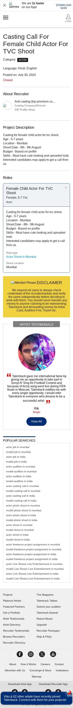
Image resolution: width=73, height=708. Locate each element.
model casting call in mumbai (23, 490)
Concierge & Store (40, 670)
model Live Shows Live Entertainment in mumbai (35, 568)
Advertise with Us (15, 670)
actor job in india (15, 456)
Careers (45, 664)
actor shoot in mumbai (19, 524)
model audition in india (19, 481)
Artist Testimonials (13, 618)
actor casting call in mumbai (22, 485)
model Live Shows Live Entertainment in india (33, 578)
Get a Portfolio (11, 612)
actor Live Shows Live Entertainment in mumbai (34, 563)
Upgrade (41, 624)
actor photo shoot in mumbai (23, 505)
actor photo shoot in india (21, 515)
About (12, 664)
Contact (59, 664)
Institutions (62, 670)
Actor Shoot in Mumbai (21, 256)
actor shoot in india (17, 534)
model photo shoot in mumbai (23, 510)
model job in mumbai (18, 451)
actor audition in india (18, 476)
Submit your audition (48, 606)
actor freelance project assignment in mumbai (33, 544)
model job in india (16, 461)
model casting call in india (21, 500)
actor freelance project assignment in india (31, 554)
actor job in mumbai (17, 447)
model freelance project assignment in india (31, 559)
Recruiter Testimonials (16, 630)
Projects (8, 594)
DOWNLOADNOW (63, 7)
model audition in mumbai (21, 471)
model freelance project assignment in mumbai (33, 549)
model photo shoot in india (21, 520)
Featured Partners (14, 606)
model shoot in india (18, 539)
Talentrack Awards (47, 612)
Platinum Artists (12, 600)
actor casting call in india (20, 495)
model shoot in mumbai (20, 529)
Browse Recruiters (14, 636)
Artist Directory (11, 624)
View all (36, 421)
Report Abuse (44, 618)
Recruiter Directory (14, 642)
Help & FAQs (44, 636)
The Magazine (45, 594)
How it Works (28, 664)
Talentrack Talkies (46, 600)
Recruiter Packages (48, 630)
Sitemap (36, 676)
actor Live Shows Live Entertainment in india (32, 573)
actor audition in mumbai (20, 466)
